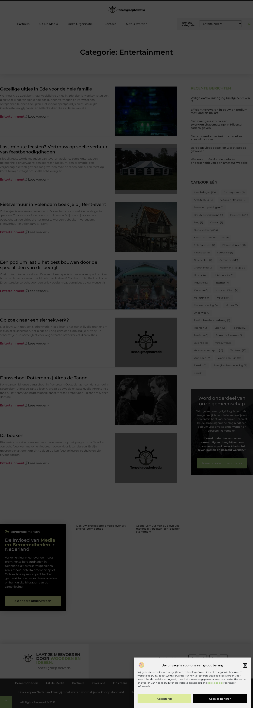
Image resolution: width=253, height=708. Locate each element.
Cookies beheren (220, 698)
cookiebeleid (215, 682)
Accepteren (164, 698)
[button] (245, 665)
